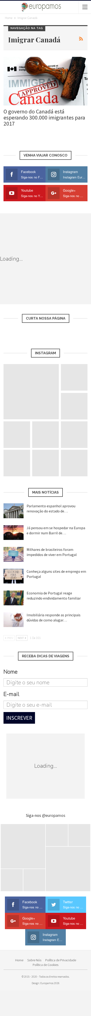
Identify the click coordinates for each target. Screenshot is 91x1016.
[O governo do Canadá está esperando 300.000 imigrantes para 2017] (46, 81)
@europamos (53, 815)
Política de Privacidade (60, 960)
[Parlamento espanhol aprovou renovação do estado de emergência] (14, 510)
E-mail (11, 694)
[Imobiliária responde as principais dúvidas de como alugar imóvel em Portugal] (14, 619)
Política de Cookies (45, 965)
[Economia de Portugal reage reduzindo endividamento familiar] (14, 597)
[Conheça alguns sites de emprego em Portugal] (14, 576)
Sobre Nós (34, 960)
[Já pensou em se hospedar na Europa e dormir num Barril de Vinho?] (14, 532)
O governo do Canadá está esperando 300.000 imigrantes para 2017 (44, 117)
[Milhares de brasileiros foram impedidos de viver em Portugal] (14, 554)
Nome (11, 671)
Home (19, 960)
